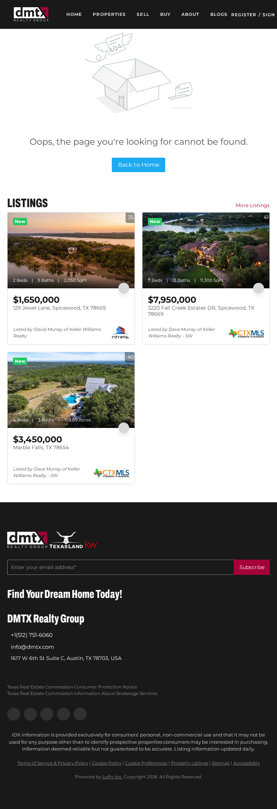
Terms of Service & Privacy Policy (52, 763)
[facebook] (13, 714)
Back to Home (138, 164)
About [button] (190, 14)
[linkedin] (30, 714)
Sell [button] (143, 14)
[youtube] (63, 714)
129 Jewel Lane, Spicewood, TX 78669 (59, 308)
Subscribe (251, 567)
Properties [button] (109, 14)
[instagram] (46, 714)
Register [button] (244, 14)
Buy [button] (165, 14)
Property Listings (189, 763)
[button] (31, 14)
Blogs (219, 14)
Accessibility (246, 763)
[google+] (80, 714)
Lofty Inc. (112, 776)
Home (74, 14)
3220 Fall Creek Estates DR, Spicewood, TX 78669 (201, 311)
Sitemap (221, 763)
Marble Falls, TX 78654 (41, 447)
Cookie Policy (107, 763)
